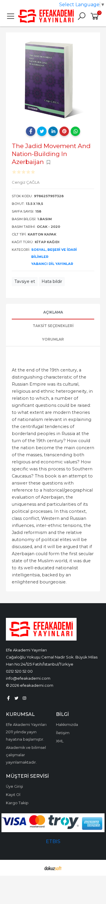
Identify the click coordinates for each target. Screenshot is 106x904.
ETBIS (53, 841)
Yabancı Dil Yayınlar (52, 264)
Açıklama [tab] (53, 312)
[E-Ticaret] (53, 867)
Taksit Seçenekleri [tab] (53, 326)
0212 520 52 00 (19, 671)
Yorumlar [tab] (53, 339)
